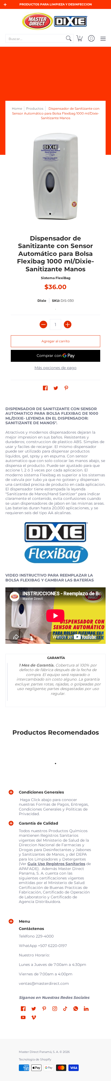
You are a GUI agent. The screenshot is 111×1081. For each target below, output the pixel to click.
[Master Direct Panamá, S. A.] (55, 21)
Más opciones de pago (55, 368)
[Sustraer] (43, 324)
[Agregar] (67, 324)
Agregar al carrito (55, 341)
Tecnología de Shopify (35, 1059)
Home (17, 108)
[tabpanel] (55, 558)
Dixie (41, 301)
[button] (79, 38)
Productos (34, 108)
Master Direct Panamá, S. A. (39, 1052)
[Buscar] (68, 38)
